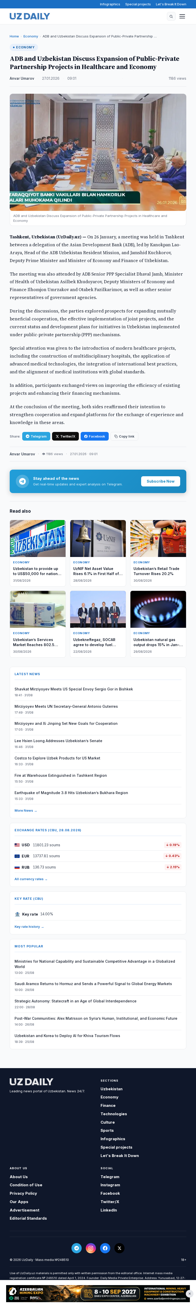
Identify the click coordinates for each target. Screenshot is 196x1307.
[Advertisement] (98, 1293)
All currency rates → (31, 879)
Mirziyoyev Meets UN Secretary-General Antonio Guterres (66, 706)
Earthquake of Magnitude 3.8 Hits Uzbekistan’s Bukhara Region (71, 793)
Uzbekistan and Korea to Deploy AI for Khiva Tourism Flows (67, 1035)
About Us (19, 1176)
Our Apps (19, 1201)
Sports (107, 1130)
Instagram (110, 1184)
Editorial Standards (28, 1218)
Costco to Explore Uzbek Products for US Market (57, 758)
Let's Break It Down (171, 4)
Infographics (110, 4)
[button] (171, 16)
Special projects (138, 4)
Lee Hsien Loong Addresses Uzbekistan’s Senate (58, 741)
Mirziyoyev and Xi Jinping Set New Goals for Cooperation (66, 723)
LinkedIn (109, 1210)
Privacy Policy (23, 1193)
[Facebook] (105, 1248)
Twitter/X (67, 436)
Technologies (114, 1113)
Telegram (39, 436)
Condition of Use (26, 1184)
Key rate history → (29, 926)
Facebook (97, 436)
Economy (30, 36)
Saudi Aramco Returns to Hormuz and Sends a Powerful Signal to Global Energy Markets (93, 984)
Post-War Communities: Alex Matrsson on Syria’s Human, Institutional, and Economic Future (96, 1018)
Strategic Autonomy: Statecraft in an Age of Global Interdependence (76, 1001)
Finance (108, 1105)
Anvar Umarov (22, 78)
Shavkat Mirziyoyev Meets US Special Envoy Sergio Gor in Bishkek (74, 689)
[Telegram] (76, 1248)
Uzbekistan (111, 1088)
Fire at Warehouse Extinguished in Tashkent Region (61, 775)
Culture (108, 1122)
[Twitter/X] (119, 1248)
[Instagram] (91, 1248)
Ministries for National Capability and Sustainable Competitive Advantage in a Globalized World (95, 964)
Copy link (126, 436)
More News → (26, 810)
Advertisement (24, 1210)
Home (14, 36)
